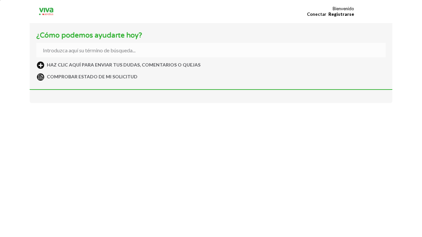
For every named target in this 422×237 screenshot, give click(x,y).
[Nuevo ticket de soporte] (119, 65)
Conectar (316, 14)
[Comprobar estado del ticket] (88, 77)
